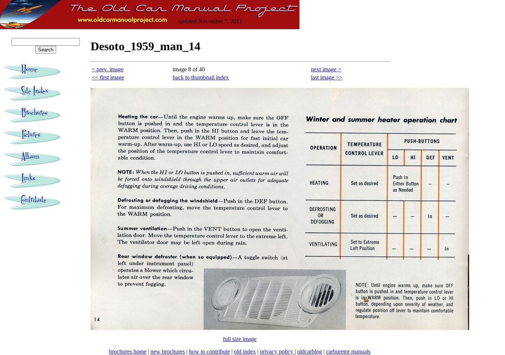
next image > (326, 69)
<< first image (108, 77)
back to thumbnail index (201, 77)
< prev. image (107, 69)
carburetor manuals (348, 351)
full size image (240, 339)
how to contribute (209, 351)
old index (245, 351)
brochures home (127, 351)
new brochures (167, 351)
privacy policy (277, 351)
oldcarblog (309, 351)
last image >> (326, 77)
